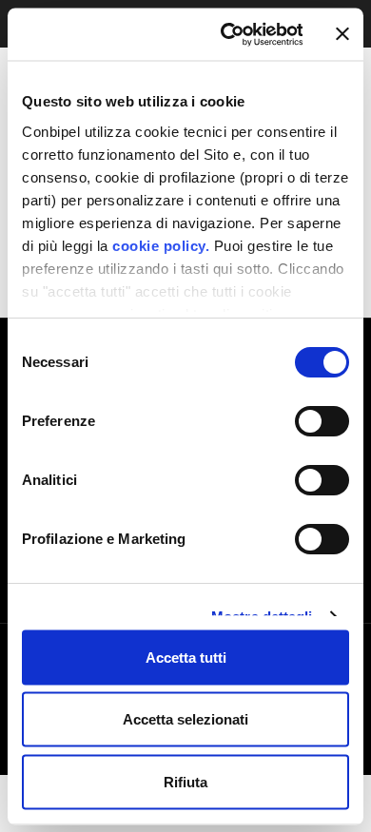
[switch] (322, 421)
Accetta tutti (186, 656)
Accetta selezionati (185, 719)
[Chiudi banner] (342, 34)
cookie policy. (159, 245)
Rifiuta (185, 781)
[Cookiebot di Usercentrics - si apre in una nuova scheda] (226, 34)
